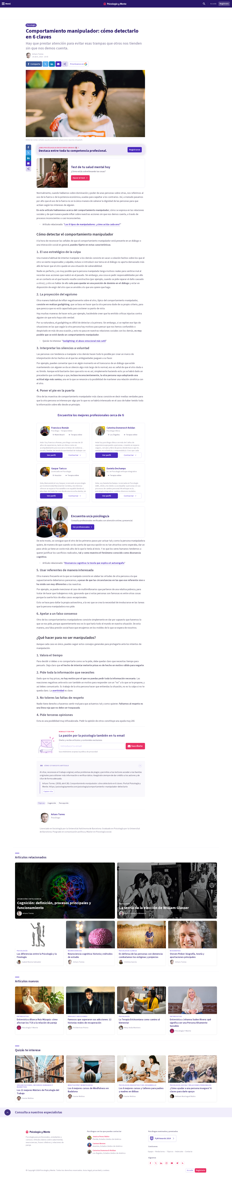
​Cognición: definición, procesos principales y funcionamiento (54, 905)
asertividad (58, 690)
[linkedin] (52, 64)
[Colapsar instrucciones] (140, 765)
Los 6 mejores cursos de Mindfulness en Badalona (88, 1090)
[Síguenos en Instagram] (166, 1163)
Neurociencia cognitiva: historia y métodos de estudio (90, 955)
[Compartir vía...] (28, 168)
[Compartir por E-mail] (28, 163)
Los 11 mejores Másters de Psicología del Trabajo (38, 1092)
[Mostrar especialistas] (7, 1112)
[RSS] (182, 1163)
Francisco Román (60, 428)
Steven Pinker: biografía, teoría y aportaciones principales (187, 955)
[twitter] (45, 64)
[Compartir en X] (28, 152)
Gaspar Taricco (59, 468)
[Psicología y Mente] (115, 3)
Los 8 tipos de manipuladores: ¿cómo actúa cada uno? (92, 224)
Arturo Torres (37, 54)
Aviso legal (87, 1170)
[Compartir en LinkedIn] (28, 158)
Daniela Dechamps (116, 468)
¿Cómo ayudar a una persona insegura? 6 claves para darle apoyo (190, 1090)
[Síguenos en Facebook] (150, 1163)
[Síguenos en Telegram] (177, 1163)
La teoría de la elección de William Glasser (154, 907)
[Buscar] (204, 3)
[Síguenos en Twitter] (156, 1163)
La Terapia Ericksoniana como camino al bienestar (139, 1021)
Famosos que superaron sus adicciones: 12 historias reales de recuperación (89, 1021)
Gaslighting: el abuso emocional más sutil (84, 341)
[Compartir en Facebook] (28, 147)
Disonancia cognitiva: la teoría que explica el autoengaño (94, 563)
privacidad (97, 1170)
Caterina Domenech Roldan (121, 428)
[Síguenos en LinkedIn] (161, 1163)
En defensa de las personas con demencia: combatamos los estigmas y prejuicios (141, 955)
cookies (106, 1170)
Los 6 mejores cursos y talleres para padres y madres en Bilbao (141, 1090)
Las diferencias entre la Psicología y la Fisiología (37, 955)
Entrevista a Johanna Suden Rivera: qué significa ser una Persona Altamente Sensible (190, 1023)
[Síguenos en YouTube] (172, 1163)
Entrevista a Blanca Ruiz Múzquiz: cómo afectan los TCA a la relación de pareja (37, 1021)
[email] (58, 64)
